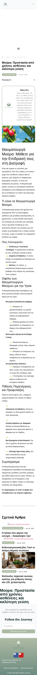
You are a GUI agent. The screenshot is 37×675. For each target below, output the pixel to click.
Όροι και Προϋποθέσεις (11, 668)
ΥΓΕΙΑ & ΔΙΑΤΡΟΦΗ (9, 571)
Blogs (7, 57)
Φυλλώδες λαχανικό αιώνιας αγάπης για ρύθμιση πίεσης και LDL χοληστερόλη (17, 579)
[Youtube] (21, 655)
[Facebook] (16, 655)
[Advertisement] (18, 27)
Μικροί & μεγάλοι (8, 542)
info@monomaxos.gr (9, 662)
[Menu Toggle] (33, 4)
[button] (18, 48)
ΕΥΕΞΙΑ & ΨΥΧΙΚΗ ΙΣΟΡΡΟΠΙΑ (12, 528)
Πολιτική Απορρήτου (26, 668)
